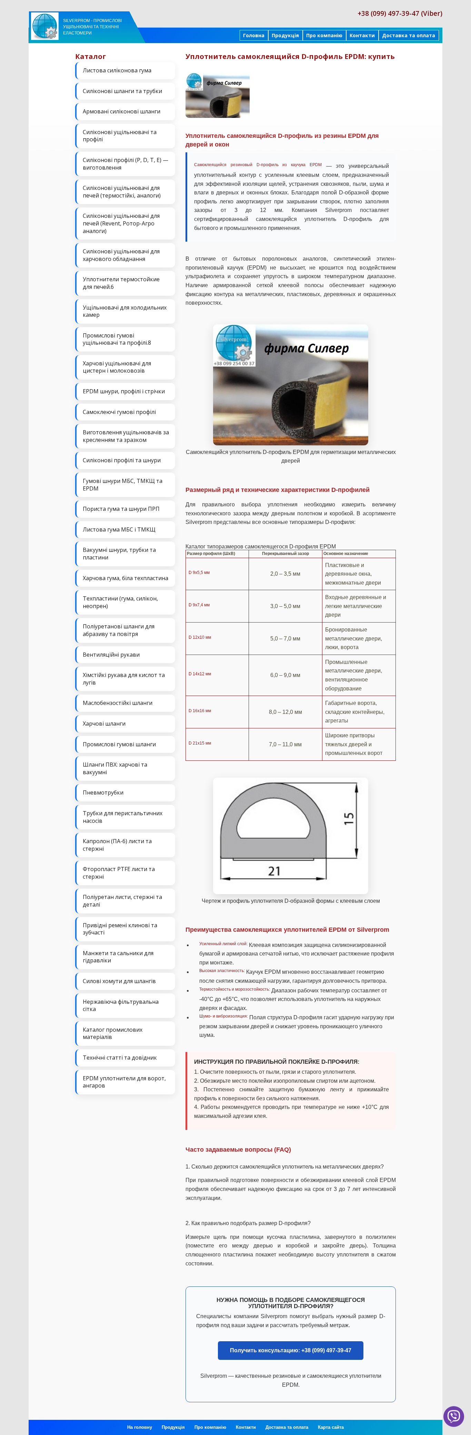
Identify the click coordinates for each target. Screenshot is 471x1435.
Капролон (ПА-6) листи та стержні (117, 844)
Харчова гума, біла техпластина (125, 578)
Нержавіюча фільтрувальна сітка (121, 1005)
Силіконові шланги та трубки (122, 91)
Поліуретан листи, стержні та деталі (122, 900)
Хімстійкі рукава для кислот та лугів (124, 678)
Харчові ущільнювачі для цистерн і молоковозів (117, 367)
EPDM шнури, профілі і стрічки (124, 391)
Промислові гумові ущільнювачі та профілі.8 (117, 339)
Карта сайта (331, 1427)
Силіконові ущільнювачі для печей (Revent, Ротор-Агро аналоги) (121, 223)
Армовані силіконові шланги (121, 111)
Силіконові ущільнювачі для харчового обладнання (121, 255)
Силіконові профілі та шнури (122, 460)
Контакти (362, 35)
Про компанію (324, 35)
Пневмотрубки (103, 792)
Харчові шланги (104, 723)
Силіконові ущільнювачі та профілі (120, 135)
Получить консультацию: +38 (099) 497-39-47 (290, 1350)
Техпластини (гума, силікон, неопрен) (120, 602)
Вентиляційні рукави (111, 654)
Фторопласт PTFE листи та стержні (119, 872)
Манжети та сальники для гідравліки (118, 956)
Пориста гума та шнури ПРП (121, 509)
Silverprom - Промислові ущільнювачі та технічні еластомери (92, 27)
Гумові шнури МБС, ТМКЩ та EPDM (122, 484)
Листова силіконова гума (117, 70)
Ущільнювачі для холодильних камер (125, 311)
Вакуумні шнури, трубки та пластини (119, 553)
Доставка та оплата (408, 35)
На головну (139, 1427)
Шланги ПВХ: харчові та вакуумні (115, 768)
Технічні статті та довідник (120, 1057)
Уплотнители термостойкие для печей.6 (121, 283)
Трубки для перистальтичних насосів (122, 817)
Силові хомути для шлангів (119, 981)
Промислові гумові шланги (119, 744)
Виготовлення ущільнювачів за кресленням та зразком (126, 436)
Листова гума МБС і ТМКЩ (119, 529)
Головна (253, 35)
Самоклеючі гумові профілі (119, 412)
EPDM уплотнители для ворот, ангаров (124, 1082)
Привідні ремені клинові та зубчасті (120, 929)
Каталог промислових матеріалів (112, 1033)
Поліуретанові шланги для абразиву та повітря (118, 630)
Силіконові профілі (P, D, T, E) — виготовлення (125, 163)
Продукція (285, 35)
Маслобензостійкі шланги (117, 703)
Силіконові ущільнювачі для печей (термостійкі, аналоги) (122, 191)
